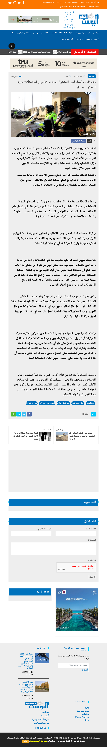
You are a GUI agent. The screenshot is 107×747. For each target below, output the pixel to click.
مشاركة (85, 414)
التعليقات (14, 76)
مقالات (47, 33)
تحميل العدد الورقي (66, 6)
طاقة (13, 33)
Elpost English (59, 33)
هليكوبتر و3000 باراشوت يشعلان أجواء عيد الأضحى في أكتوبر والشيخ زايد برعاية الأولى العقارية (25, 661)
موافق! (25, 741)
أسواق (96, 39)
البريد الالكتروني (44, 529)
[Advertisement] (53, 471)
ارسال (92, 577)
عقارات (71, 33)
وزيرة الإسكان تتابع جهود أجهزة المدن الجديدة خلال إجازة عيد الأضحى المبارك (26, 687)
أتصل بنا (45, 715)
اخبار (88, 33)
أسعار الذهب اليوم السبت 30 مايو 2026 (47, 52)
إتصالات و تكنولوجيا (24, 33)
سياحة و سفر (38, 33)
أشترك (85, 670)
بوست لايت (79, 39)
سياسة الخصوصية (48, 2)
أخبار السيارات (67, 39)
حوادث (91, 76)
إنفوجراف (88, 39)
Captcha (91, 560)
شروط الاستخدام (93, 6)
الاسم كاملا (90, 529)
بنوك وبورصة (80, 33)
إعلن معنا (80, 6)
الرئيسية (95, 33)
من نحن (58, 2)
